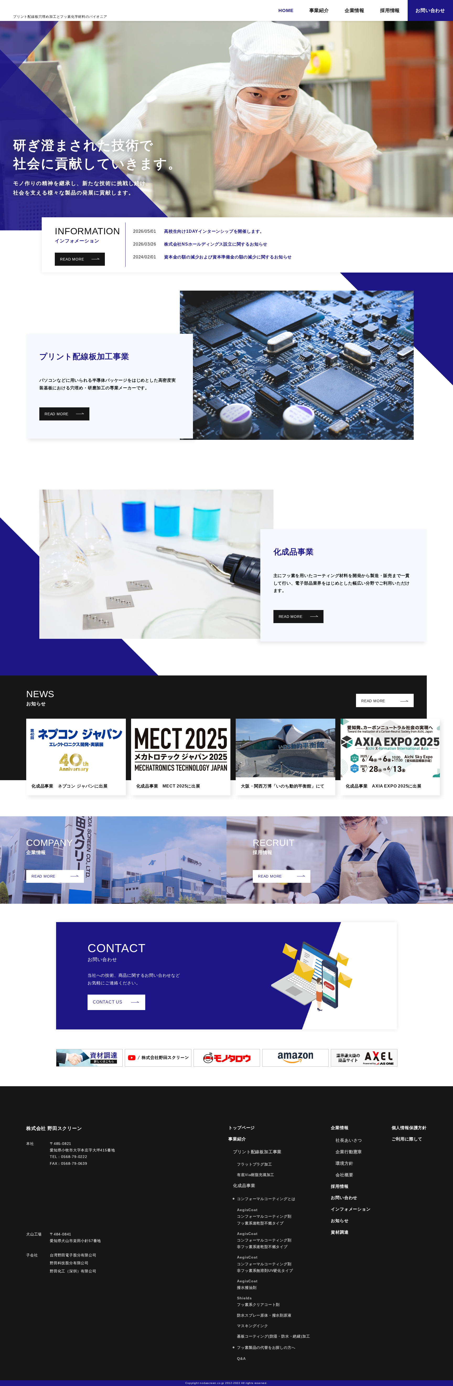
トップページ (241, 1128)
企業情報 (354, 10)
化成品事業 (293, 551)
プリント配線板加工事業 (84, 356)
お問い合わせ (430, 10)
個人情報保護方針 (409, 1128)
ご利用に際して (407, 1139)
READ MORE (72, 259)
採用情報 (390, 10)
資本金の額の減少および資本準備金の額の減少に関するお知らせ (228, 257)
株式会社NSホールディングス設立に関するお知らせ (215, 244)
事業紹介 (319, 10)
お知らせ (339, 1220)
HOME (285, 10)
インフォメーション (350, 1209)
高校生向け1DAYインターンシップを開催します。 (214, 231)
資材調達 (339, 1232)
